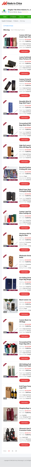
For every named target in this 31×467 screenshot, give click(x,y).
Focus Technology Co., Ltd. (21, 460)
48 (16, 451)
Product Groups (9, 25)
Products (13, 17)
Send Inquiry (24, 51)
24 (9, 451)
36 (12, 451)
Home (4, 17)
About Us (21, 17)
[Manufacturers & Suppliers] (12, 3)
